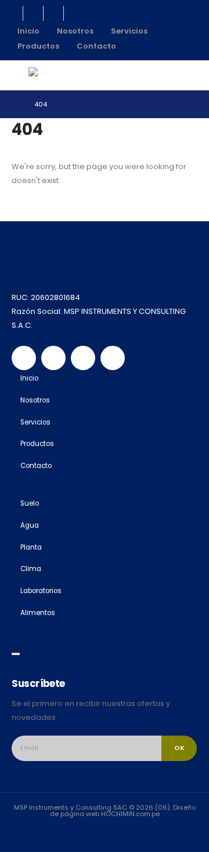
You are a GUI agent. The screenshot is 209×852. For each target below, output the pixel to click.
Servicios (129, 30)
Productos (38, 46)
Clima (30, 568)
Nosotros (75, 30)
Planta (31, 547)
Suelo (29, 503)
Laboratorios (41, 590)
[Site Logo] (54, 75)
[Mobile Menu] (20, 75)
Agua (29, 525)
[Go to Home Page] (15, 104)
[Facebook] (20, 13)
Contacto (96, 46)
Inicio (28, 30)
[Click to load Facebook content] (16, 654)
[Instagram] (61, 13)
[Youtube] (40, 13)
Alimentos (37, 612)
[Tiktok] (81, 13)
